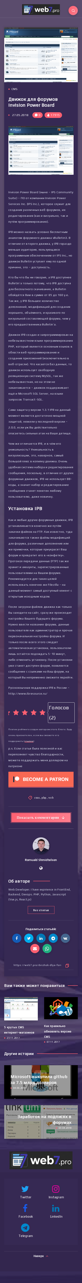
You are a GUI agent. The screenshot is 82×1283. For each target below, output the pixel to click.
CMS (15, 89)
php (44, 797)
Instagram (56, 1197)
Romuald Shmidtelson (41, 859)
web (51, 797)
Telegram (26, 1236)
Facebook (26, 1216)
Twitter (26, 1197)
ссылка (29, 741)
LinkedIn (56, 1216)
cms (37, 797)
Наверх (39, 1256)
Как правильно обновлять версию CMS (57, 1031)
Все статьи (41, 910)
